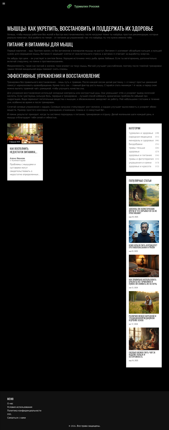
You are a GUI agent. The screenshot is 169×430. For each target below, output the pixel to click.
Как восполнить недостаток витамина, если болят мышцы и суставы (23, 150)
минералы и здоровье (141, 141)
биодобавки (135, 144)
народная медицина (140, 137)
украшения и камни (140, 163)
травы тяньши (137, 148)
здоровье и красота (140, 166)
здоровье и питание (140, 155)
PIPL (9, 414)
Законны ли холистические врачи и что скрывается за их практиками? (143, 211)
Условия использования (19, 407)
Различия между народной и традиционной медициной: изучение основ (142, 318)
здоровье (134, 152)
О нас (10, 404)
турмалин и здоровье (141, 133)
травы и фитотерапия (141, 159)
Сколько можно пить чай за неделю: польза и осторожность (142, 354)
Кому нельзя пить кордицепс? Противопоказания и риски (143, 246)
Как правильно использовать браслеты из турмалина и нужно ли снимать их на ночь (143, 282)
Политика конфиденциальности (24, 411)
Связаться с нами (16, 418)
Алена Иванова (17, 159)
